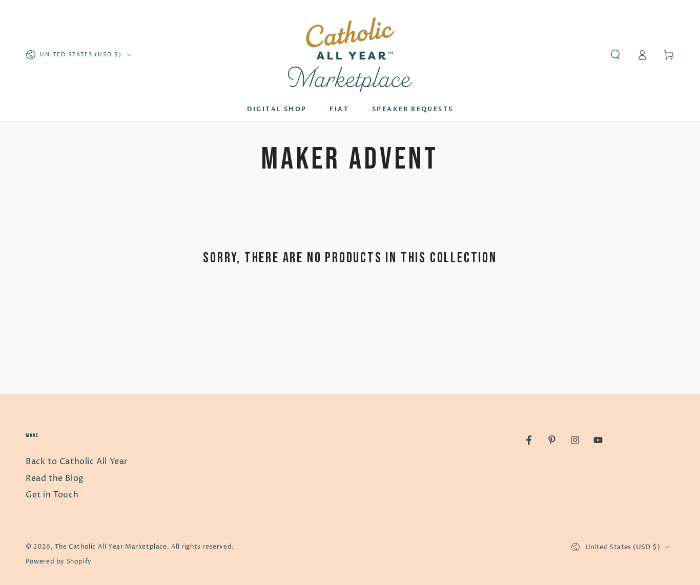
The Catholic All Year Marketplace (111, 546)
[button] (615, 55)
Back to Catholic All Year (77, 461)
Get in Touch (52, 494)
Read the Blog (55, 478)
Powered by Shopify (59, 561)
